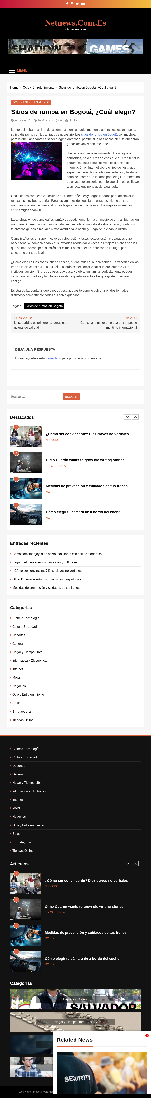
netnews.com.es (75, 22)
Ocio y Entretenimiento (31, 102)
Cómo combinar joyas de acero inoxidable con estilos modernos (57, 554)
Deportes (18, 635)
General (18, 643)
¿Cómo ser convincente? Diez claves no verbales (87, 434)
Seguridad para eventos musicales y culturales (44, 562)
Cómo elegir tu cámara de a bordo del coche (83, 512)
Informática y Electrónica (29, 660)
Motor (50, 492)
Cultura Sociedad (24, 626)
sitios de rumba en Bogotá (99, 134)
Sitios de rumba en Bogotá (44, 306)
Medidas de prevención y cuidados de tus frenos (87, 486)
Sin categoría (56, 466)
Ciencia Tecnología (25, 618)
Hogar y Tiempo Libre (27, 652)
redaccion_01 (23, 120)
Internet (17, 669)
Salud (16, 703)
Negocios (53, 440)
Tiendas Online (23, 720)
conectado (54, 358)
